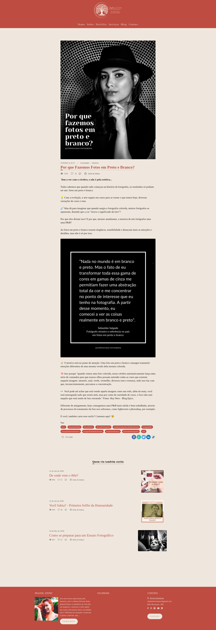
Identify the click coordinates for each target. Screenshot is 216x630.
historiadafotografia (130, 431)
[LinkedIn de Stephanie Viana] (162, 608)
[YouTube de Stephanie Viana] (158, 608)
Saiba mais (69, 621)
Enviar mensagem (157, 598)
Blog (124, 24)
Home (81, 24)
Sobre (90, 24)
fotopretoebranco (113, 431)
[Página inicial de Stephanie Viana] (108, 9)
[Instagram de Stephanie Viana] (151, 608)
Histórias (95, 163)
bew (63, 427)
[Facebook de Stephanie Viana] (147, 608)
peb (143, 431)
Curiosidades (84, 163)
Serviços (114, 24)
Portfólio (101, 24)
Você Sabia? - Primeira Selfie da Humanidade (81, 505)
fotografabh (147, 427)
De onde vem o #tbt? (63, 475)
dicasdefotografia (103, 427)
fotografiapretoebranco (71, 431)
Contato (133, 24)
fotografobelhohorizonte (92, 431)
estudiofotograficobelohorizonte (126, 427)
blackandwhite (74, 427)
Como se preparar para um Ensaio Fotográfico (81, 535)
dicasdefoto (88, 427)
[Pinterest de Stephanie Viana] (155, 608)
